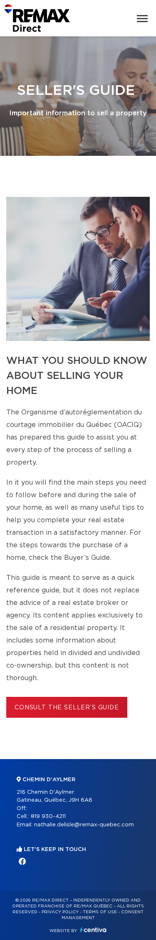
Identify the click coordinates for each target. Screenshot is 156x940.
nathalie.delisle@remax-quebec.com (84, 825)
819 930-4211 (48, 816)
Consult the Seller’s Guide (67, 708)
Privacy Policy (60, 912)
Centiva (93, 929)
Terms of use (100, 912)
